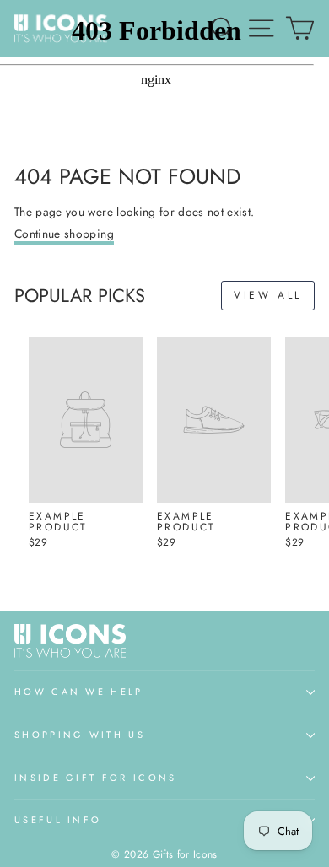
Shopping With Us (79, 734)
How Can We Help (78, 691)
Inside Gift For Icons (95, 777)
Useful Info (57, 820)
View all (268, 295)
